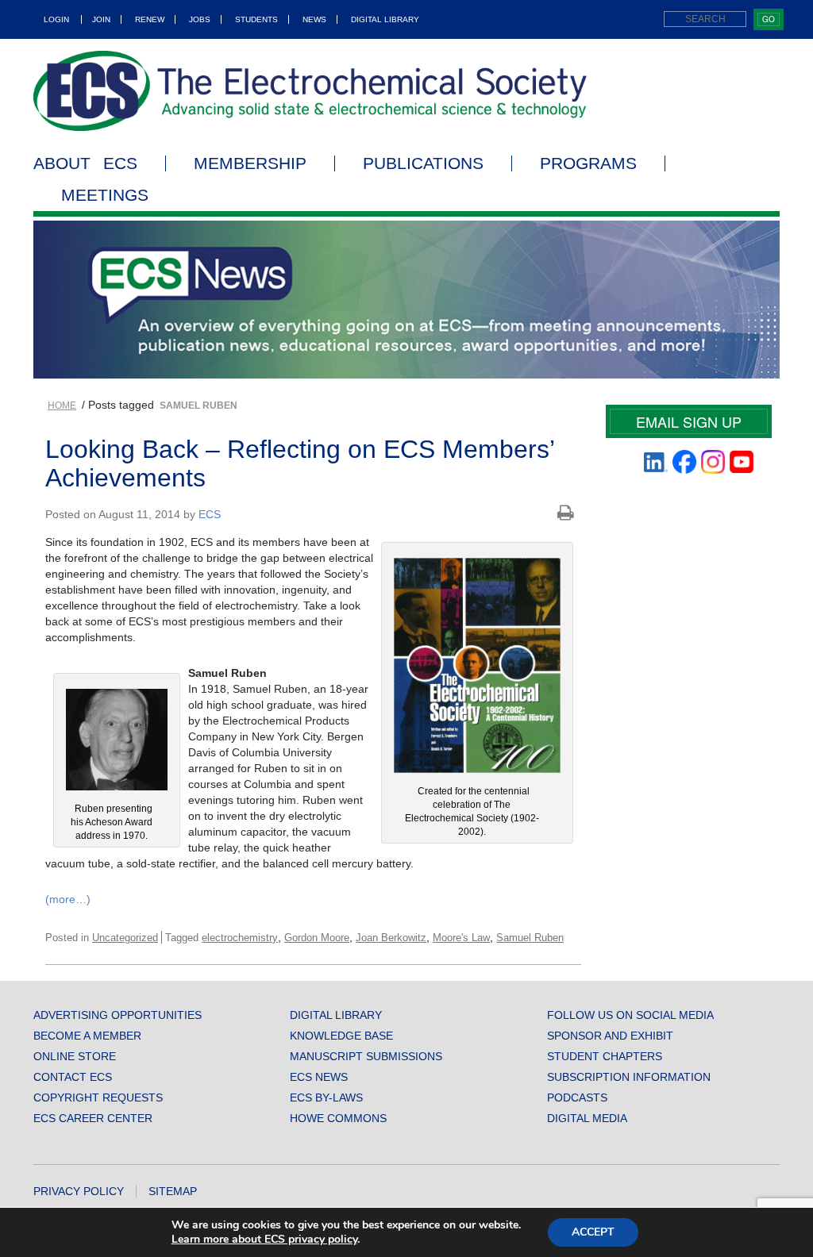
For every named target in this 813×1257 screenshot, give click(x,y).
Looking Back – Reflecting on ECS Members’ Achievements (299, 463)
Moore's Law (461, 938)
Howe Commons (338, 1118)
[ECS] (310, 91)
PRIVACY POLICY (78, 1191)
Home (62, 405)
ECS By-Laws (326, 1097)
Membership (250, 163)
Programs (588, 163)
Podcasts (577, 1097)
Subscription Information (629, 1077)
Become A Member (87, 1035)
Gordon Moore (316, 938)
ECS (209, 514)
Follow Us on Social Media (630, 1015)
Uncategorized (125, 938)
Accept (593, 1232)
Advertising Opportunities (117, 1015)
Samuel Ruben (530, 938)
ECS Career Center (92, 1118)
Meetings (104, 195)
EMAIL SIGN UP (689, 421)
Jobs (199, 19)
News (314, 19)
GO (768, 19)
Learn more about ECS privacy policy (264, 1239)
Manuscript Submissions (366, 1056)
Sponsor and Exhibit (610, 1035)
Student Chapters (604, 1056)
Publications (423, 163)
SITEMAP (172, 1191)
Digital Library (385, 19)
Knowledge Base (341, 1035)
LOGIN (56, 19)
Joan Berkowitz (391, 938)
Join (101, 19)
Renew (149, 19)
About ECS (85, 163)
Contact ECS (72, 1077)
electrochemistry (240, 938)
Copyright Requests (98, 1097)
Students (256, 19)
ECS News (319, 1077)
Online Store (74, 1056)
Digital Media (587, 1118)
